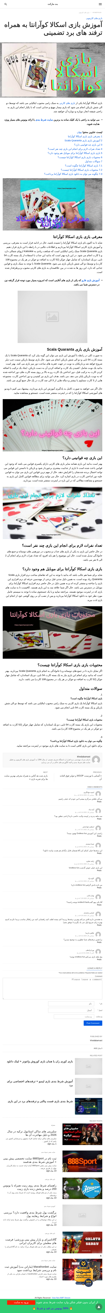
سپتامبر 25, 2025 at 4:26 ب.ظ (84, 915)
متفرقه (53, 1125)
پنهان (79, 132)
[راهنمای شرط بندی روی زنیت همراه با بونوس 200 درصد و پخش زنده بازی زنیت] (82, 1188)
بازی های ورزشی (50, 1179)
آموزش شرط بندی (49, 1206)
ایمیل (100, 1010)
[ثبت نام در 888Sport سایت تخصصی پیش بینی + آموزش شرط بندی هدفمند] (82, 1161)
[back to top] (98, 1306)
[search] (5, 4)
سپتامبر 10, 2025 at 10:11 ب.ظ (84, 795)
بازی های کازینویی (84, 12)
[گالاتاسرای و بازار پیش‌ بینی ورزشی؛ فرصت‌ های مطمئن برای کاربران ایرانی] (82, 1242)
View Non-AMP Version (61, 1298)
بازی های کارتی (67, 103)
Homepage (97, 12)
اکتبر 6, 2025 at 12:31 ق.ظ (85, 953)
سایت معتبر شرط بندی (48, 1152)
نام (100, 1004)
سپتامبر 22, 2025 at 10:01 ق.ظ (84, 864)
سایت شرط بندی (44, 119)
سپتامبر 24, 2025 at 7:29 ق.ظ (84, 898)
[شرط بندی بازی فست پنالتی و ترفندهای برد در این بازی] (88, 1106)
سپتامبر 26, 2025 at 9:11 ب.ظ (84, 936)
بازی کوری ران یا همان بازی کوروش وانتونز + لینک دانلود (40, 1061)
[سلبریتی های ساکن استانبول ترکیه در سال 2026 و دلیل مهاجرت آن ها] (82, 1134)
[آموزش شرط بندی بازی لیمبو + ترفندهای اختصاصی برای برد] (88, 1086)
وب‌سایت (99, 1016)
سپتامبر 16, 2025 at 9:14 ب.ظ (84, 812)
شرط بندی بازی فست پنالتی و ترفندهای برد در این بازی (40, 1101)
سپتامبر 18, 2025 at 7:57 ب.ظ (84, 829)
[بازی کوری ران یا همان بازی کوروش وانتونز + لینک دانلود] (88, 1066)
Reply (99, 802)
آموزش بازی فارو (91, 280)
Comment (98, 976)
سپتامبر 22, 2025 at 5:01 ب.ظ (84, 881)
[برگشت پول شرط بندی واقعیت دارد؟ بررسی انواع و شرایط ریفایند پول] (82, 1215)
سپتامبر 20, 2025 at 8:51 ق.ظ (84, 847)
